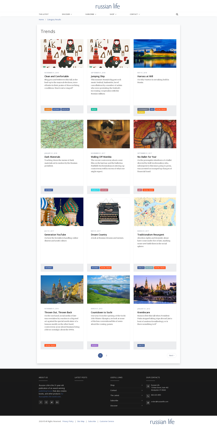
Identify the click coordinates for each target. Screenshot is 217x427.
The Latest (44, 14)
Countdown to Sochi (101, 312)
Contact (134, 14)
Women (141, 112)
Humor (48, 109)
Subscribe (89, 14)
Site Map (80, 421)
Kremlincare (143, 312)
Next (171, 355)
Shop (112, 14)
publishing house (45, 391)
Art (139, 190)
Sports (94, 345)
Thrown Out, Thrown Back (58, 312)
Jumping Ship (98, 76)
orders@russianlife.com (159, 402)
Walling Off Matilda (101, 156)
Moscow (65, 109)
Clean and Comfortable (56, 76)
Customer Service (107, 421)
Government (143, 109)
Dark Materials (52, 156)
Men (152, 109)
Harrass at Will (145, 76)
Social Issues (161, 109)
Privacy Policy (67, 421)
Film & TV (95, 190)
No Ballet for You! (146, 156)
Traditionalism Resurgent (150, 234)
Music (94, 109)
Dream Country (99, 234)
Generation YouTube (55, 234)
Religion (149, 268)
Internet (56, 109)
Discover (66, 14)
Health (141, 268)
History (104, 190)
